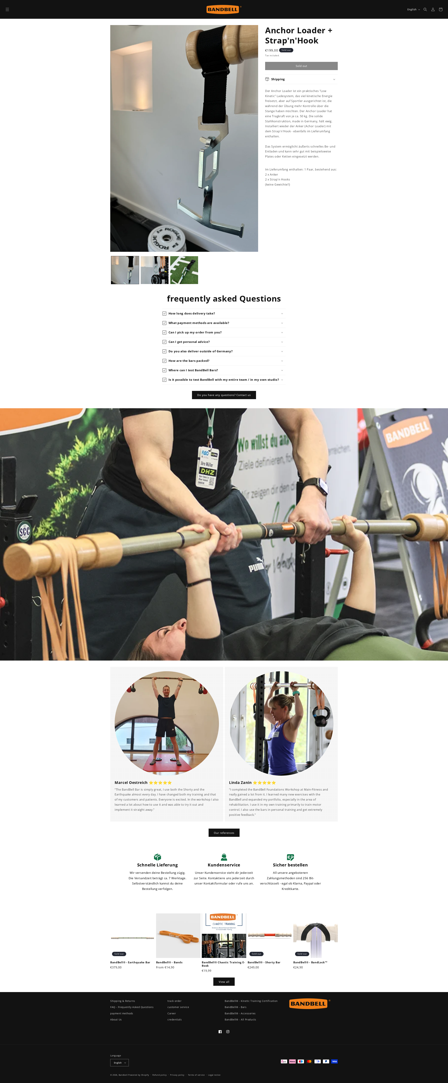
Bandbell (123, 1075)
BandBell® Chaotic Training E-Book (223, 964)
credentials (174, 1019)
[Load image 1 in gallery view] (125, 270)
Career (171, 1013)
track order (174, 1001)
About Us (116, 1019)
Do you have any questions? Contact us (224, 395)
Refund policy (159, 1075)
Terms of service (196, 1075)
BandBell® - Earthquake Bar (130, 962)
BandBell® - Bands (169, 962)
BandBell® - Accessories (240, 1013)
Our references (224, 833)
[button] (7, 9)
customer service (178, 1007)
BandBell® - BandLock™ (310, 962)
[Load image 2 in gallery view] (155, 270)
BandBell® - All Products (240, 1019)
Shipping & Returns (122, 1001)
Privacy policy (177, 1075)
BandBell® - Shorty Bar (264, 962)
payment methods (121, 1013)
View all (224, 981)
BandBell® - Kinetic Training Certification (251, 1001)
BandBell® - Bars (236, 1007)
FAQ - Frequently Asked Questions (131, 1007)
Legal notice (214, 1075)
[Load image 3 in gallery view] (184, 270)
